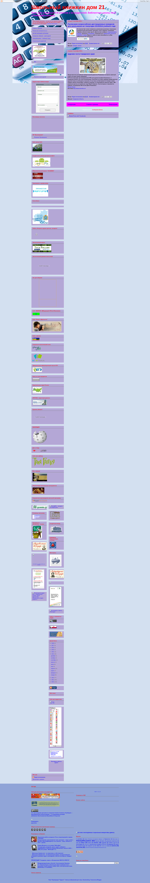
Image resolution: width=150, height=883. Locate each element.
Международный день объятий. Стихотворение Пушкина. (54, 863)
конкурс (75, 45)
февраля (53, 672)
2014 (52, 651)
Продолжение (71, 87)
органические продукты (96, 844)
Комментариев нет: (94, 43)
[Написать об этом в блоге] (107, 43)
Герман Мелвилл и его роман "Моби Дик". (49, 845)
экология (79, 847)
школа (79, 45)
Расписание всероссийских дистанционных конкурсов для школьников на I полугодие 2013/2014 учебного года (91, 25)
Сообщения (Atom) (97, 109)
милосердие (79, 844)
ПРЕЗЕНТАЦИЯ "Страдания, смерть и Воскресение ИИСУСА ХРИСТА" (50, 860)
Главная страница (92, 104)
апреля (53, 668)
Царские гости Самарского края (81, 54)
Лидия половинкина (39, 777)
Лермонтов (107, 839)
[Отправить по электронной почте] (105, 43)
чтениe (103, 845)
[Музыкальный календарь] (40, 550)
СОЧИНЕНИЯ (37, 515)
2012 (52, 677)
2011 (52, 679)
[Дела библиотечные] (79, 852)
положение (91, 33)
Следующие (72, 104)
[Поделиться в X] (108, 43)
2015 (52, 649)
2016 (52, 647)
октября (53, 658)
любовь (111, 842)
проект (117, 844)
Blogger (99, 879)
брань (102, 841)
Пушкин (97, 841)
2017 (52, 645)
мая (52, 666)
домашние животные (111, 841)
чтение (108, 845)
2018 (52, 643)
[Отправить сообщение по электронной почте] (102, 43)
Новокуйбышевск (83, 841)
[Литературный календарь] (57, 577)
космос (96, 842)
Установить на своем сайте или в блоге (39, 564)
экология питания (89, 847)
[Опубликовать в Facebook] (109, 43)
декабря (53, 655)
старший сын (91, 845)
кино (77, 842)
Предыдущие (113, 104)
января (53, 675)
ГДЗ (35, 518)
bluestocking (86, 879)
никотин (86, 844)
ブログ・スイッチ (97, 791)
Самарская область (78, 99)
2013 (52, 654)
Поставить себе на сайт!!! (56, 762)
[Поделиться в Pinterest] (111, 43)
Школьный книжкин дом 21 (68, 7)
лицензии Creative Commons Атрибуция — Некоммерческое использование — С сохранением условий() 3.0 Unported (51, 814)
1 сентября (79, 839)
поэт (105, 844)
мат (116, 842)
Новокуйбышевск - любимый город (41, 38)
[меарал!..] (36, 314)
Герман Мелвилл (88, 839)
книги (89, 842)
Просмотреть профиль (38, 779)
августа (53, 662)
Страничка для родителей (39, 41)
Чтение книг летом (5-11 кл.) (40, 30)
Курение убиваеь (98, 839)
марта (53, 670)
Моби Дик (114, 839)
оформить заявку (82, 35)
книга (82, 842)
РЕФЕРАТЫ (36, 516)
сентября (53, 660)
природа (110, 844)
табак (97, 845)
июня (52, 664)
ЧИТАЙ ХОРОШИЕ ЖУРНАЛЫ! (40, 33)
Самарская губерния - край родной (42, 35)
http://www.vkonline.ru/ (79, 88)
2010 (52, 681)
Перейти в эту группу (56, 756)
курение (104, 842)
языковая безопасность (100, 847)
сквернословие (81, 845)
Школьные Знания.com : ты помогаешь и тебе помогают (47, 853)
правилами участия (109, 33)
